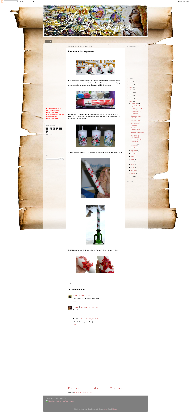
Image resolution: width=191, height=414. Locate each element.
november (134, 145)
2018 (131, 84)
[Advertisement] (95, 371)
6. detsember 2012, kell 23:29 (89, 319)
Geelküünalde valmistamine (135, 128)
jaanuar (133, 173)
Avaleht (49, 41)
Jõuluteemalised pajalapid (135, 124)
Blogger (114, 409)
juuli (132, 156)
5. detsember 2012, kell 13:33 (85, 295)
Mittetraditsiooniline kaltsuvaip (136, 140)
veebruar (133, 170)
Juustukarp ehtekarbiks (137, 109)
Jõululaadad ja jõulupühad (135, 136)
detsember (134, 103)
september (134, 150)
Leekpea (75, 307)
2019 (131, 81)
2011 (131, 176)
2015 (131, 92)
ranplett (105, 409)
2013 (131, 98)
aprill (133, 164)
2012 (131, 101)
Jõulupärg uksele (135, 120)
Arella (75, 295)
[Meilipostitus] (71, 283)
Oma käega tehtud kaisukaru (136, 117)
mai (132, 162)
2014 (131, 95)
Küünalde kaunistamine (137, 132)
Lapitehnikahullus (136, 106)
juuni (132, 159)
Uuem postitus (74, 388)
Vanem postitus (116, 388)
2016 (131, 90)
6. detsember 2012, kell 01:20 (89, 307)
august (133, 153)
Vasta (74, 301)
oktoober (134, 148)
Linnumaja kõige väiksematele (135, 112)
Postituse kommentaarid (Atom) (83, 392)
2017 (131, 87)
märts (133, 167)
